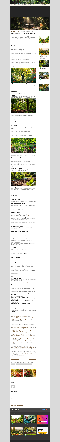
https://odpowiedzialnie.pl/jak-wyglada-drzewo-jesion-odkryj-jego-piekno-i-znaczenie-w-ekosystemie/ (23, 347)
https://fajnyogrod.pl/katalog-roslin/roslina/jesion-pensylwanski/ (19, 342)
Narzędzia (34, 4)
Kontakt (29, 5)
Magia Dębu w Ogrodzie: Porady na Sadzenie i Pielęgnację (29, 436)
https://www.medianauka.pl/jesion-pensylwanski (17, 321)
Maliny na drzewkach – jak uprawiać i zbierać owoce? (29, 378)
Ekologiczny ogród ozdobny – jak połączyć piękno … (44, 80)
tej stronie (29, 215)
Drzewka (15, 4)
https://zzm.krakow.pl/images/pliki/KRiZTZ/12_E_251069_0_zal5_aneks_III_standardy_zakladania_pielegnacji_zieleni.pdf (25, 332)
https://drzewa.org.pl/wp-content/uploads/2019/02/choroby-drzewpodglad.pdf (20, 334)
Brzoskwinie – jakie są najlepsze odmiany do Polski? (16, 378)
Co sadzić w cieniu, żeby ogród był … (43, 68)
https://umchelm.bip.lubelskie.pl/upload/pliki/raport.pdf (18, 355)
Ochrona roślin (19, 362)
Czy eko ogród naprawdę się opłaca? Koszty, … (44, 44)
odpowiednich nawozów (15, 224)
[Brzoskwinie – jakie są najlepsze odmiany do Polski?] (17, 373)
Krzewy (22, 4)
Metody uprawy (29, 4)
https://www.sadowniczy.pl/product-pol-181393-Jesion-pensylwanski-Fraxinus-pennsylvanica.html (23, 338)
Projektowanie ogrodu (30, 362)
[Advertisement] (30, 11)
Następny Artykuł (32, 359)
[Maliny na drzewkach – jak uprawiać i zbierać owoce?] (30, 373)
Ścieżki (45, 4)
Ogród (37, 4)
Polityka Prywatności (34, 5)
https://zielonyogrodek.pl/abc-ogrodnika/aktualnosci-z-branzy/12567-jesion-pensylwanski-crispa (22, 335)
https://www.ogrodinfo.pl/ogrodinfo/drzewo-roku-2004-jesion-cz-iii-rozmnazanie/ (21, 344)
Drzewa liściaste (14, 362)
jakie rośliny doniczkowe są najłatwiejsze (23, 282)
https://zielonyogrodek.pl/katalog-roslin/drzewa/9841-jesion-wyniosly (19, 316)
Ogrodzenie (41, 4)
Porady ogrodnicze (24, 362)
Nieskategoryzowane (41, 5)
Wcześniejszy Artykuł (15, 359)
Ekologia (19, 4)
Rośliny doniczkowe (24, 5)
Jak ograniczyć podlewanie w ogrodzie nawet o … (44, 92)
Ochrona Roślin (18, 5)
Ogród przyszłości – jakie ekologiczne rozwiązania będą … (43, 56)
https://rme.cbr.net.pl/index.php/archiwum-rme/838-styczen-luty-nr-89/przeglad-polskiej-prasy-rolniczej (23, 353)
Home (11, 4)
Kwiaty (25, 4)
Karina (17, 384)
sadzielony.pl (30, 2)
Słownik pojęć (13, 5)
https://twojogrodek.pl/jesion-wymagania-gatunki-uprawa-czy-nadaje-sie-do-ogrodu (21, 327)
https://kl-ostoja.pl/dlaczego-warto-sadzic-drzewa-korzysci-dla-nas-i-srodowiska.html (21, 319)
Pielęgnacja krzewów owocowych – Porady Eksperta (29, 424)
